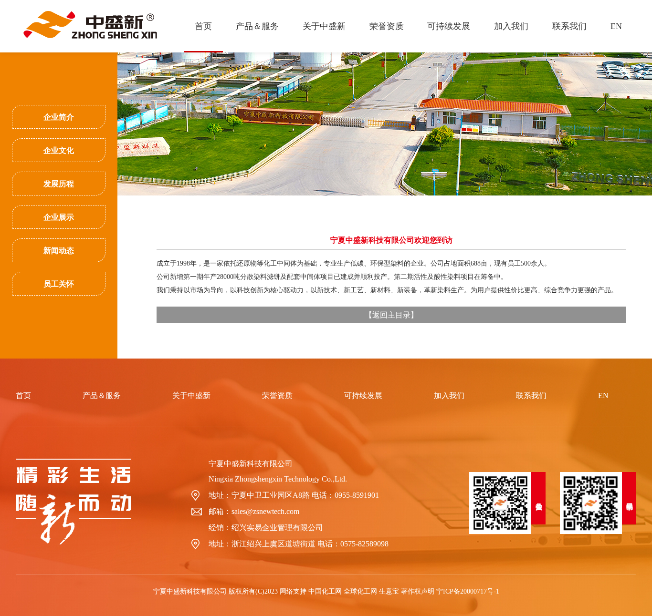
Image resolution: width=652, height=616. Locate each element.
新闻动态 (58, 250)
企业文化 (58, 150)
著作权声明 (417, 591)
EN (616, 26)
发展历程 (58, 184)
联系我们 (569, 26)
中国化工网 (325, 591)
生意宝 (389, 591)
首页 (203, 26)
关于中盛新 (324, 26)
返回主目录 (391, 314)
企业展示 (58, 217)
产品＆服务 (257, 26)
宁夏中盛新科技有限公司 (251, 464)
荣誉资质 (386, 26)
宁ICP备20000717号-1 (467, 591)
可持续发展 (448, 26)
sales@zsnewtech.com (265, 511)
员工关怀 (58, 284)
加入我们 (511, 26)
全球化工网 (360, 591)
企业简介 (58, 117)
